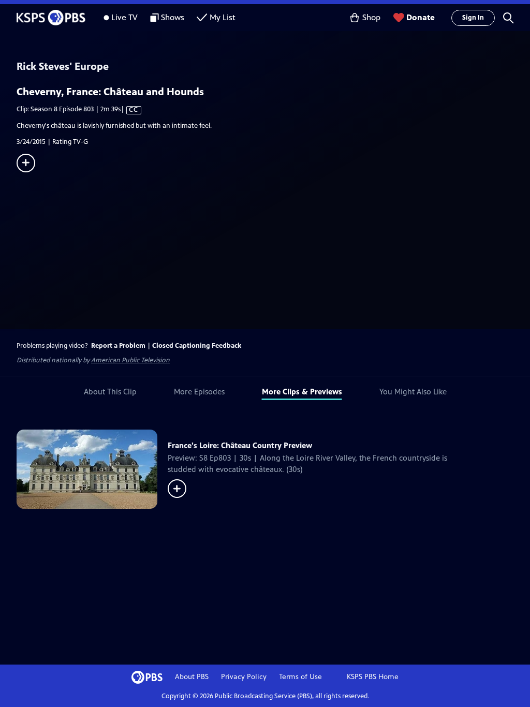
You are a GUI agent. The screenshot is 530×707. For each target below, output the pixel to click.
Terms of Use (300, 676)
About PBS (192, 676)
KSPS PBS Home (373, 676)
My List (222, 17)
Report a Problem (118, 346)
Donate (420, 17)
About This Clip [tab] (110, 391)
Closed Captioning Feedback (196, 346)
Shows (172, 17)
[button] (508, 17)
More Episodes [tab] (199, 391)
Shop (371, 17)
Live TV (124, 17)
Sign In (473, 17)
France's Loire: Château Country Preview (240, 445)
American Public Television (130, 360)
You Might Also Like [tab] (413, 391)
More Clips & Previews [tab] (302, 391)
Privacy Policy (244, 676)
